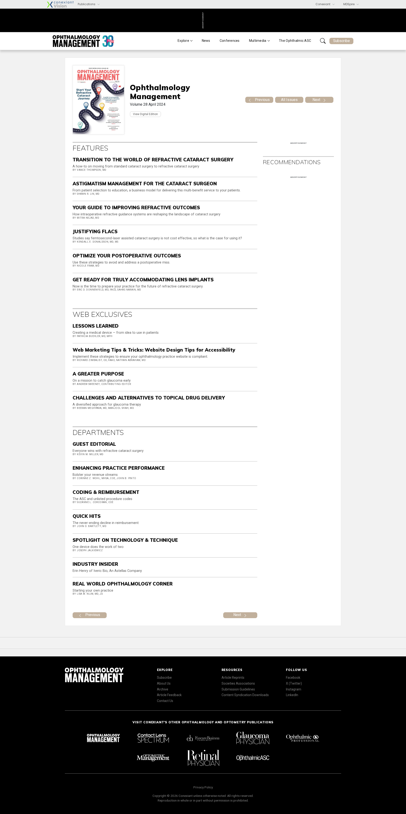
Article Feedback (169, 695)
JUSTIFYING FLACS (95, 231)
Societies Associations (238, 683)
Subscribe (341, 41)
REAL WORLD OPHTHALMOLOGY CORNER (123, 584)
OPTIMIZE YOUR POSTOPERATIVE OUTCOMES (127, 256)
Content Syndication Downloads (245, 695)
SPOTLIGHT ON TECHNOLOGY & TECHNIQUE (125, 540)
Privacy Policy (203, 787)
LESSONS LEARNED (96, 326)
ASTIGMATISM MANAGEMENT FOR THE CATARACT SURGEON (145, 183)
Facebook (293, 677)
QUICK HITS (87, 516)
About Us (164, 683)
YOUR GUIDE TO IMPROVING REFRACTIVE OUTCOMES (136, 207)
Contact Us (165, 701)
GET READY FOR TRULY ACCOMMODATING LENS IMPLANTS (143, 280)
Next (316, 99)
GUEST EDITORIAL (94, 444)
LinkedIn (292, 695)
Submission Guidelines (238, 689)
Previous (262, 99)
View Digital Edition (145, 114)
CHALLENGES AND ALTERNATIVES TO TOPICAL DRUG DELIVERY (149, 398)
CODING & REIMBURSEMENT (106, 492)
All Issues (289, 99)
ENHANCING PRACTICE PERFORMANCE (119, 468)
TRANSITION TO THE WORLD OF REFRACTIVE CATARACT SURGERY (153, 160)
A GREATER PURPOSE (98, 374)
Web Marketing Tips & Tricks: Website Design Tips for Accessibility (154, 350)
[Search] (323, 41)
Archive (162, 689)
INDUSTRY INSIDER (95, 564)
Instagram (293, 689)
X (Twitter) (294, 683)
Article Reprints (233, 677)
